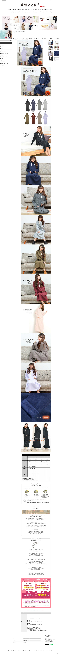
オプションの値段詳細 (48, 638)
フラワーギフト (48, 650)
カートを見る (14, 9)
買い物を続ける (47, 642)
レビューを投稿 (47, 636)
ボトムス (2, 46)
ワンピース (3, 48)
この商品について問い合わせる (49, 641)
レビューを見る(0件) (48, 635)
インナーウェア (28, 650)
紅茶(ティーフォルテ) (4, 63)
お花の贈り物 (3, 61)
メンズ (2, 58)
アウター (23, 650)
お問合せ (51, 9)
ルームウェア (23, 31)
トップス (14, 650)
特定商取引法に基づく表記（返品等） (50, 639)
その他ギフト (3, 65)
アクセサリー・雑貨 (4, 56)
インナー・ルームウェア (18, 31)
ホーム (14, 31)
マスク (43, 650)
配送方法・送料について (28, 9)
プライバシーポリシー (45, 9)
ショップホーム (9, 9)
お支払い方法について (20, 9)
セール (40, 650)
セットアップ (3, 51)
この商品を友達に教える (48, 640)
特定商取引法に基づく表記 (37, 9)
